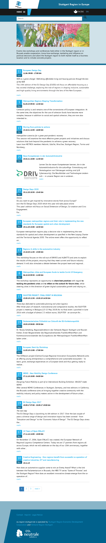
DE (82, 12)
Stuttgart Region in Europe (74, 4)
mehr (19, 95)
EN (87, 12)
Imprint (27, 515)
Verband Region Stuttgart (42, 525)
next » (37, 489)
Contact (20, 515)
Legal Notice (37, 515)
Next (87, 27)
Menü (19, 12)
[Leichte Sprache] (75, 13)
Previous (84, 27)
